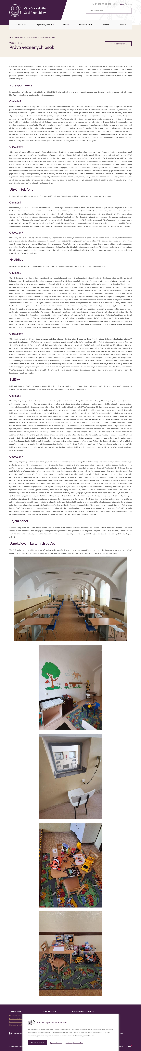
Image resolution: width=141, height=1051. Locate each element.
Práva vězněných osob (47, 37)
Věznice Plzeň (20, 25)
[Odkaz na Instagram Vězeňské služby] (93, 4)
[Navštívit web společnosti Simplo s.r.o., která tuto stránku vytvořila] (129, 1046)
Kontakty (122, 25)
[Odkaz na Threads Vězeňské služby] (109, 4)
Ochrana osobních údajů (64, 1032)
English (129, 4)
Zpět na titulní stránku (118, 44)
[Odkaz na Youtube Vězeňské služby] (99, 4)
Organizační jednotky (44, 25)
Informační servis (86, 25)
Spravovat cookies (56, 1043)
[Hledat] (129, 10)
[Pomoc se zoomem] (115, 4)
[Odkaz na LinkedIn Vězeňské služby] (106, 4)
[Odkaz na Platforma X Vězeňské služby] (103, 4)
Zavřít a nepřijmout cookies (74, 1043)
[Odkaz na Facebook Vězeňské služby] (96, 4)
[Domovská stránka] (10, 37)
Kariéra (106, 25)
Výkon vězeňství (31, 37)
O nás (65, 25)
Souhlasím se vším (37, 1043)
